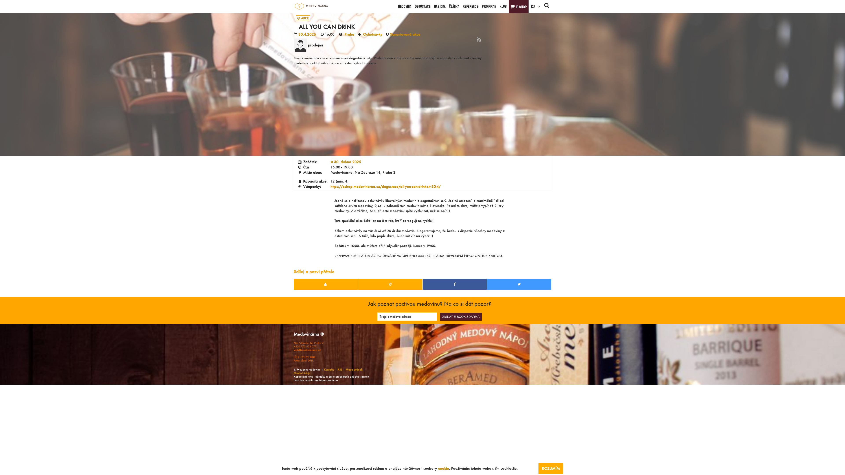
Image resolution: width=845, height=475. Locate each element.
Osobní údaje (302, 373)
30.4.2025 (307, 34)
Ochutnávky (372, 34)
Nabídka (440, 6)
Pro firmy (489, 6)
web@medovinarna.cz (307, 350)
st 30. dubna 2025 (346, 161)
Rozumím (551, 468)
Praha (349, 34)
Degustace (422, 6)
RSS (340, 369)
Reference (470, 6)
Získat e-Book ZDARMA (460, 316)
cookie (443, 468)
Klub (503, 6)
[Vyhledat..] (547, 6)
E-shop (521, 7)
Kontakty (329, 369)
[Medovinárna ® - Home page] (311, 6)
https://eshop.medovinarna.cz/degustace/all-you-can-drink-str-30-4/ (386, 186)
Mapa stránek (354, 369)
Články (454, 6)
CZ (533, 6)
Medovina (404, 6)
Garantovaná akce (405, 34)
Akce (305, 18)
